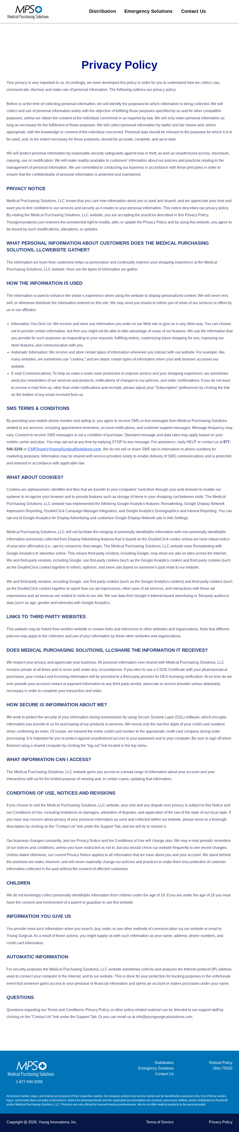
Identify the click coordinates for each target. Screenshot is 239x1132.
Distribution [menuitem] (102, 11)
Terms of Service (160, 1122)
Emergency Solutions (156, 1068)
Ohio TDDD (222, 1068)
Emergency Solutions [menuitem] (148, 11)
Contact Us (164, 1074)
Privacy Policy (220, 1122)
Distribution (164, 1063)
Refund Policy (220, 1063)
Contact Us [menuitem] (193, 11)
